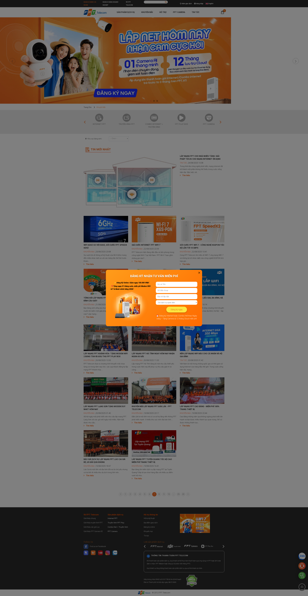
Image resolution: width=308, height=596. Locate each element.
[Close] (199, 272)
